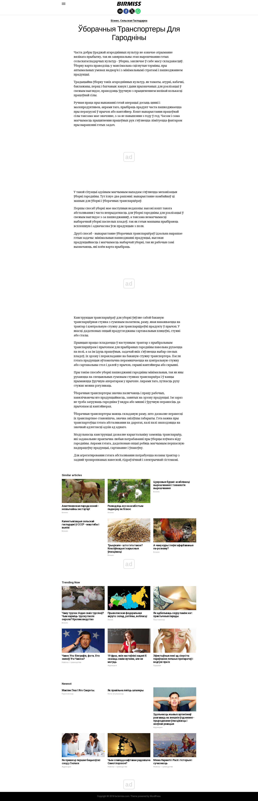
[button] (63, 4)
